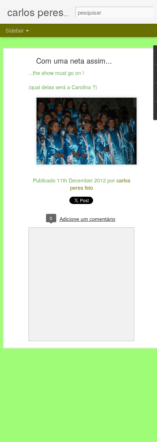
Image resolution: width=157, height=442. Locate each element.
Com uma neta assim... (74, 60)
